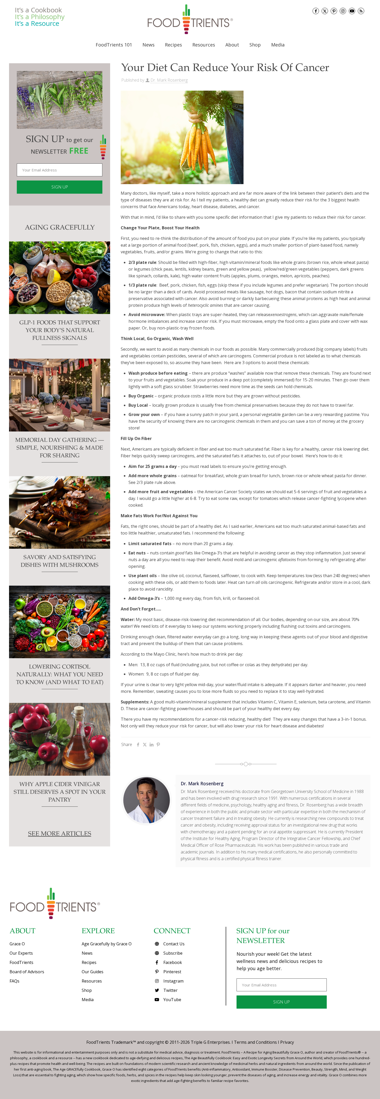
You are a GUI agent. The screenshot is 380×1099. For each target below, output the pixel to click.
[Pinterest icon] (334, 11)
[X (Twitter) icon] (325, 11)
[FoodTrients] (190, 19)
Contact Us (173, 944)
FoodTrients (21, 962)
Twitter (170, 990)
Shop (87, 990)
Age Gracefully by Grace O (107, 944)
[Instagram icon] (343, 11)
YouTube (171, 999)
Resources (92, 981)
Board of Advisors (27, 972)
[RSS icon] (361, 11)
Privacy (287, 1042)
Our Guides (92, 972)
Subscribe (172, 953)
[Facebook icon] (316, 11)
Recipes (89, 962)
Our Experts (21, 953)
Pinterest (171, 972)
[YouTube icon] (352, 11)
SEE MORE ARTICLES (59, 834)
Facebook (172, 962)
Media (88, 999)
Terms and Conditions (255, 1042)
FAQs (14, 981)
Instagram (173, 981)
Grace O (17, 944)
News (87, 953)
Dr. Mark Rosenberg (169, 80)
